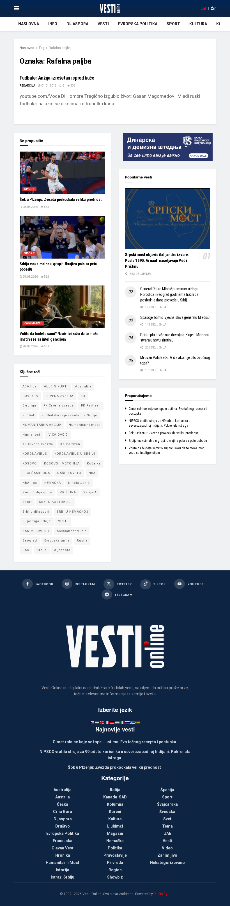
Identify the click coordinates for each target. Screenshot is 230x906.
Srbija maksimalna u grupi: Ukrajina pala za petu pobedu (168, 441)
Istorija (62, 870)
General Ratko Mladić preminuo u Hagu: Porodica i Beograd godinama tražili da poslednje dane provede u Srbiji (169, 294)
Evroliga (29, 405)
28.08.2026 (30, 206)
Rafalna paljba (60, 48)
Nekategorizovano (167, 862)
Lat (203, 8)
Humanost (31, 434)
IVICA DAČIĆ (57, 434)
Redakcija (27, 85)
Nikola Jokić (79, 483)
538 (72, 85)
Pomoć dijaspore (37, 492)
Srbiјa (42, 550)
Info (52, 24)
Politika (115, 848)
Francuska (62, 840)
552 (46, 276)
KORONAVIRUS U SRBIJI (74, 454)
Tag (41, 48)
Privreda (115, 862)
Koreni (115, 811)
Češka (62, 804)
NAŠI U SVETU (69, 473)
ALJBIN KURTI (56, 386)
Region (115, 870)
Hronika (62, 855)
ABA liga (29, 386)
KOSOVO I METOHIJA (62, 463)
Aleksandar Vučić (72, 531)
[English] (102, 722)
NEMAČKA (52, 483)
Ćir (213, 8)
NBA (92, 473)
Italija (115, 789)
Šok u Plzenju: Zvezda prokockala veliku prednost (61, 199)
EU (83, 396)
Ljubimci (115, 826)
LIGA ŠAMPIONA (36, 473)
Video (167, 848)
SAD (25, 550)
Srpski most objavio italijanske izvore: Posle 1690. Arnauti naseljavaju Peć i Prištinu (157, 260)
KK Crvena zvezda (37, 444)
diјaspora (62, 550)
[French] (107, 722)
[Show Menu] (16, 8)
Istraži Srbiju (62, 877)
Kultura (198, 24)
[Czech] (92, 722)
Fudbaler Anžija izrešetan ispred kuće (57, 78)
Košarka (94, 463)
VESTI (63, 521)
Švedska (167, 811)
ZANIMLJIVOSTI (35, 531)
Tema (167, 826)
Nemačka (115, 840)
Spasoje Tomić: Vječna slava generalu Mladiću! (175, 317)
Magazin (115, 833)
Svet (167, 819)
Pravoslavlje (115, 855)
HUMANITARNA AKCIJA (41, 425)
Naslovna (28, 24)
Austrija (62, 797)
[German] (112, 722)
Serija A (90, 492)
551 (46, 346)
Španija (167, 789)
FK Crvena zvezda (58, 405)
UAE (167, 833)
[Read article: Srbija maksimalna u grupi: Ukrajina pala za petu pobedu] (62, 237)
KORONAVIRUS (34, 454)
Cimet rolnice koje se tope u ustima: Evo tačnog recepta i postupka (114, 742)
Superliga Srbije (36, 521)
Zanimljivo (33, 323)
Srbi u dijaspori (35, 512)
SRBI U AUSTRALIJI (55, 502)
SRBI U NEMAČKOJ (72, 512)
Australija (83, 386)
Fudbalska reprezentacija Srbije (69, 415)
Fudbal (28, 415)
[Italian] (122, 722)
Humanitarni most (84, 425)
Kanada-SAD (115, 797)
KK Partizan (70, 444)
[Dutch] (97, 722)
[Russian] (127, 722)
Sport (173, 24)
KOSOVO (29, 463)
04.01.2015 (48, 85)
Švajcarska (167, 804)
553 (46, 206)
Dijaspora (77, 24)
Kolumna (115, 804)
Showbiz (115, 877)
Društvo (62, 826)
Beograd (29, 540)
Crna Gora (62, 811)
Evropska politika (137, 24)
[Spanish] (137, 722)
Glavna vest (62, 848)
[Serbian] (132, 722)
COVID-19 (30, 396)
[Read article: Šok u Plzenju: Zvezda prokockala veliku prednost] (62, 173)
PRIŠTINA (68, 492)
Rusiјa (82, 540)
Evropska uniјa (57, 540)
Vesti (103, 24)
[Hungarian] (117, 722)
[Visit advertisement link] (167, 147)
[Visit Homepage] (110, 8)
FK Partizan (91, 405)
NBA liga (29, 483)
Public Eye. (162, 894)
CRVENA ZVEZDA (59, 396)
